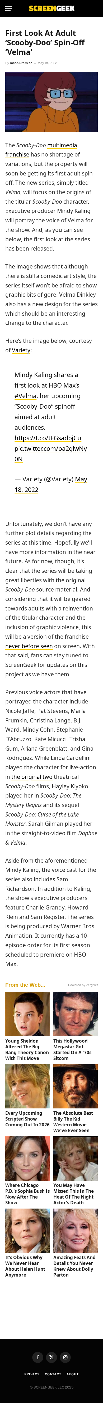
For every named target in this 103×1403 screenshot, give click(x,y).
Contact (53, 1374)
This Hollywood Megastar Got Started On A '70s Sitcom (72, 1049)
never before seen (29, 646)
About (73, 1374)
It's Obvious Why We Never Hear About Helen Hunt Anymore (25, 1266)
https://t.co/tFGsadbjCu (48, 438)
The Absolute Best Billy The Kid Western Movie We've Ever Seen (73, 1121)
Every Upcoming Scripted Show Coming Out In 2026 (27, 1119)
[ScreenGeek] (51, 8)
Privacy (32, 1374)
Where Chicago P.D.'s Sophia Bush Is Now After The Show (27, 1194)
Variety (21, 350)
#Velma (25, 396)
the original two (32, 776)
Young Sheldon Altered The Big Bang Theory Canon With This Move (27, 1049)
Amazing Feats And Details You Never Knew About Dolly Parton (74, 1266)
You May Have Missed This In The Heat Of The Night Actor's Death (73, 1194)
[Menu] (8, 8)
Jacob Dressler (21, 63)
